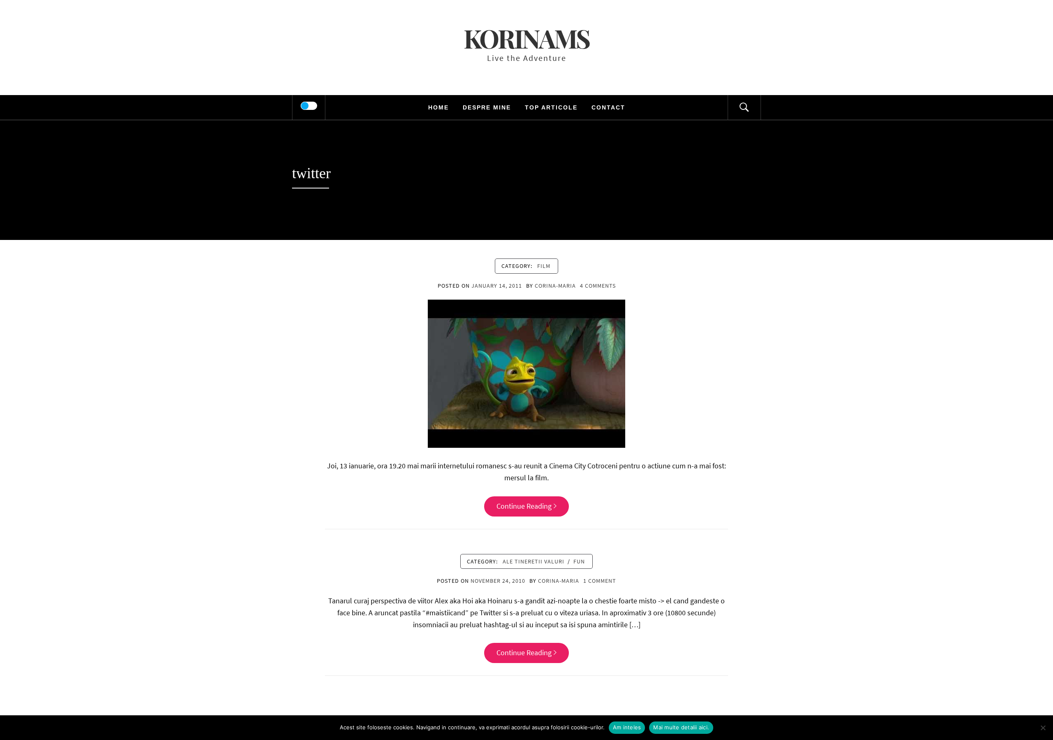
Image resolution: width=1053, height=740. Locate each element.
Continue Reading (524, 506)
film (543, 266)
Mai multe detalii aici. (681, 727)
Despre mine (487, 107)
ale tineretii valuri (533, 561)
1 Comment (599, 580)
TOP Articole (551, 107)
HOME (438, 107)
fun (579, 561)
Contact (608, 107)
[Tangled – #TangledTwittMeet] (526, 373)
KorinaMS (526, 38)
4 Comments (598, 285)
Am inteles (627, 727)
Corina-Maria (555, 285)
